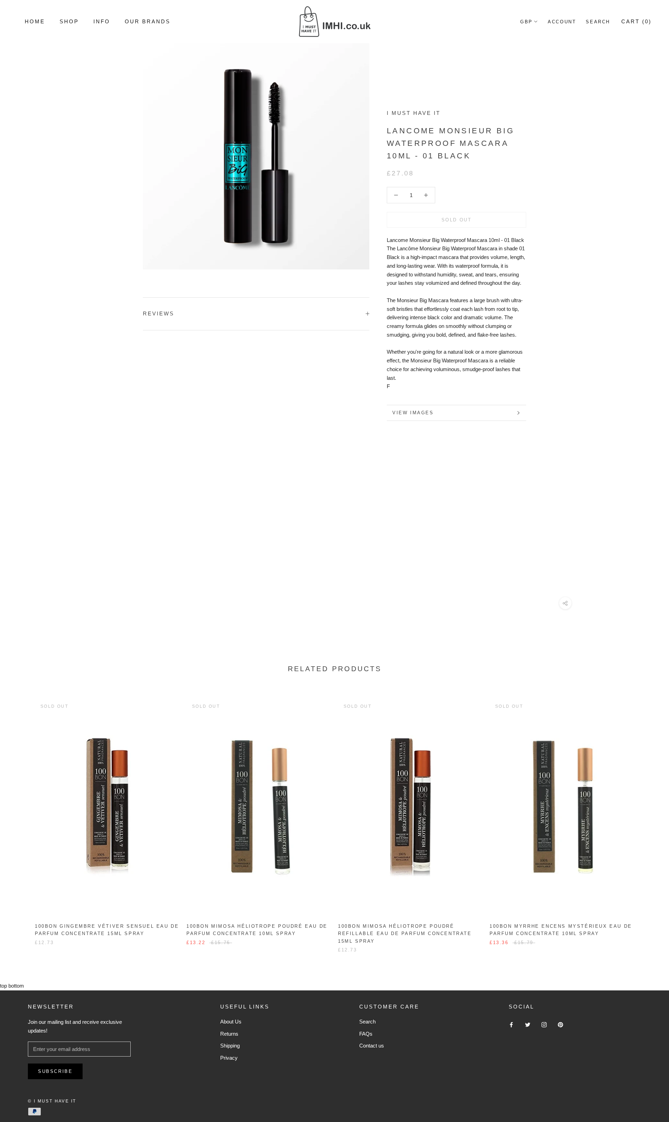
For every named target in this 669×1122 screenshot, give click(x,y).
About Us (230, 1022)
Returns (229, 1034)
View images (413, 412)
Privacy (229, 1058)
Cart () (636, 21)
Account (562, 21)
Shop (69, 21)
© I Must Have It (52, 1101)
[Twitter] (527, 1024)
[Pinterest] (560, 1024)
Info (101, 21)
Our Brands (147, 21)
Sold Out (456, 219)
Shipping (230, 1046)
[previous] (22, 818)
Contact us (371, 1046)
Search (598, 21)
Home (35, 21)
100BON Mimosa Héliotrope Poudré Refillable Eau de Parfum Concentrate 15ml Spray (405, 934)
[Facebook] (511, 1024)
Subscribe (55, 1071)
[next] (647, 818)
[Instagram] (544, 1024)
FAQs (365, 1034)
